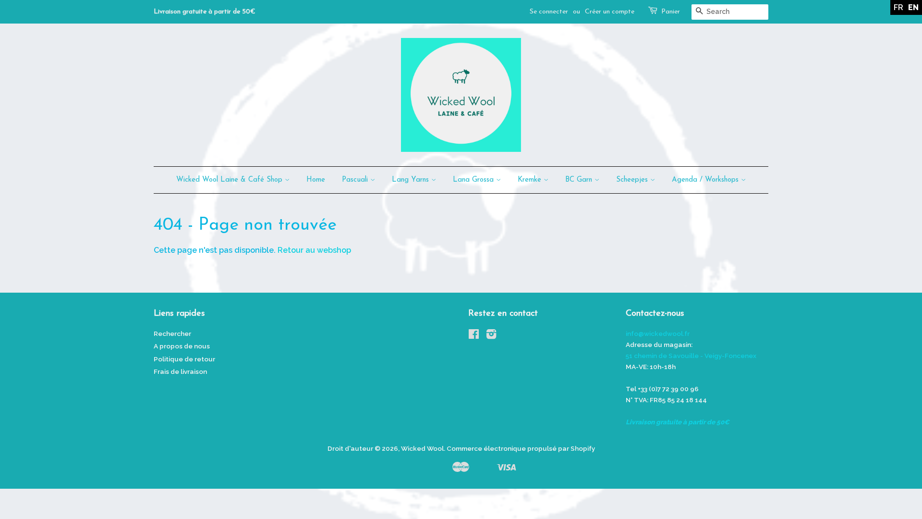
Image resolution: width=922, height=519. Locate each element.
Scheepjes (633, 180)
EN (913, 7)
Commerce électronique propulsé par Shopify (521, 448)
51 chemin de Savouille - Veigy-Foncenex (691, 355)
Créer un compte (609, 11)
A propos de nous (182, 346)
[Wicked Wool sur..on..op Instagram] (491, 336)
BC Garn (579, 180)
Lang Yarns (411, 180)
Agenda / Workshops (706, 180)
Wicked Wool (422, 448)
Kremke (531, 180)
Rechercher (172, 333)
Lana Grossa (474, 180)
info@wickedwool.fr (658, 333)
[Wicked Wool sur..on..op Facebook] (473, 336)
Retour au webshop (314, 250)
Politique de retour (184, 359)
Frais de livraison (180, 371)
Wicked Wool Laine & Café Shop (230, 180)
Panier (670, 11)
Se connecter (549, 11)
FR (898, 7)
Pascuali (356, 180)
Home (315, 180)
